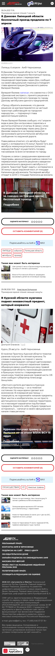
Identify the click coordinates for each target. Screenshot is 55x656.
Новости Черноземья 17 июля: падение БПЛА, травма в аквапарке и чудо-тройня (30, 524)
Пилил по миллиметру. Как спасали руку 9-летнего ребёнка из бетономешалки (29, 499)
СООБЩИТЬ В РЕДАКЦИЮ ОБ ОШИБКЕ (21, 574)
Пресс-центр (31, 550)
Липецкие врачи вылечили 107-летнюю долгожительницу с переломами (27, 508)
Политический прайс (14, 571)
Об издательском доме (15, 554)
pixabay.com (7, 63)
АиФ (23, 345)
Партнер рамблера (37, 643)
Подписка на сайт (12, 550)
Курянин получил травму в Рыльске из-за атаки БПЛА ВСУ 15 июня (27, 432)
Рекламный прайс (12, 543)
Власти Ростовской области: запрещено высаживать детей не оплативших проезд (29, 276)
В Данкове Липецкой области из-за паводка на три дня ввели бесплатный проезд (26, 196)
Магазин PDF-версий (13, 561)
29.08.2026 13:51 (8, 289)
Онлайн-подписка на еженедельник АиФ (25, 558)
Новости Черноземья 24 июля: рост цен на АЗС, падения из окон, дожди (31, 516)
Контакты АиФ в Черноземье (18, 547)
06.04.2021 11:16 (7, 10)
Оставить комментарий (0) (28, 231)
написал (24, 93)
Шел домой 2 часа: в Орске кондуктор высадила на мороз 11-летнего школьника (31, 268)
